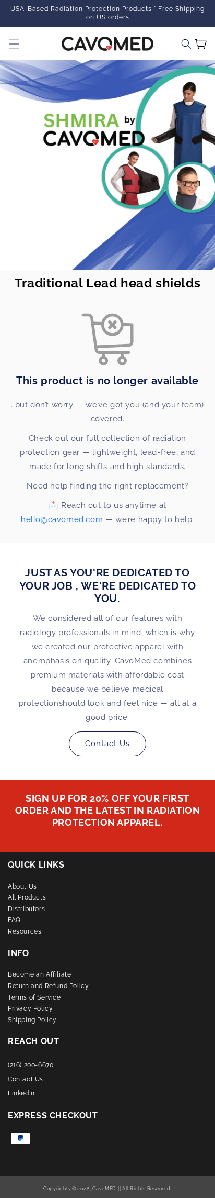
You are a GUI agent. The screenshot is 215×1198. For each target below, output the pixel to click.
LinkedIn (21, 1093)
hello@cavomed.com (62, 519)
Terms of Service (34, 997)
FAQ (14, 920)
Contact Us (107, 743)
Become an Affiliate (39, 974)
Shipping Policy (32, 1020)
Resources (24, 931)
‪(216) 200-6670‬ (30, 1065)
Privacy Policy (30, 1008)
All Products (27, 897)
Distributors (26, 909)
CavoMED (104, 1188)
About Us (22, 886)
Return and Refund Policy (48, 986)
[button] (186, 44)
